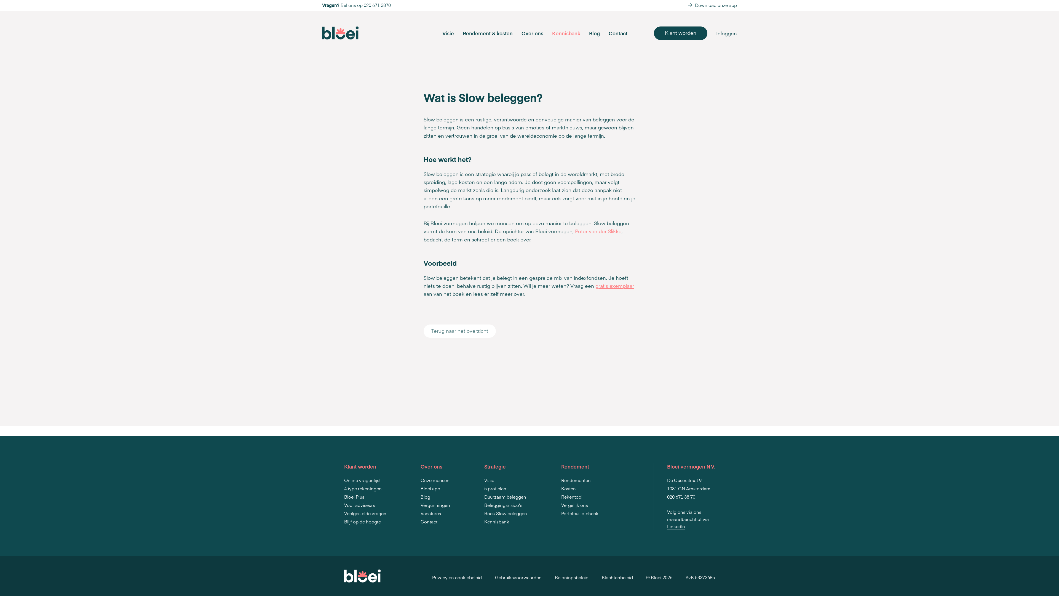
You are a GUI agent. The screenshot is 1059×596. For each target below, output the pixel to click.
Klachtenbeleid (617, 577)
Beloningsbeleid (572, 577)
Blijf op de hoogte (362, 521)
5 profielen (495, 488)
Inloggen (726, 33)
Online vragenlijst (362, 480)
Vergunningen (435, 505)
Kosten (568, 488)
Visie (448, 33)
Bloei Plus (354, 497)
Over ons (532, 33)
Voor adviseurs (359, 505)
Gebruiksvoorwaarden (518, 577)
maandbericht (681, 519)
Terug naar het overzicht (459, 330)
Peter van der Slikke (598, 231)
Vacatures (431, 513)
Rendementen (576, 480)
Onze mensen (435, 480)
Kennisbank (566, 33)
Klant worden (680, 32)
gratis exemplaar (614, 285)
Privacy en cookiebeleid (457, 577)
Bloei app (430, 488)
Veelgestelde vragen (365, 513)
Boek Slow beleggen (505, 513)
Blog (594, 33)
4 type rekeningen (363, 488)
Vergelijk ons (574, 505)
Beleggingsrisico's (503, 505)
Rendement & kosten (488, 33)
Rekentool (571, 497)
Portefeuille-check (579, 513)
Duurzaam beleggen (505, 497)
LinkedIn (676, 526)
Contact (618, 33)
